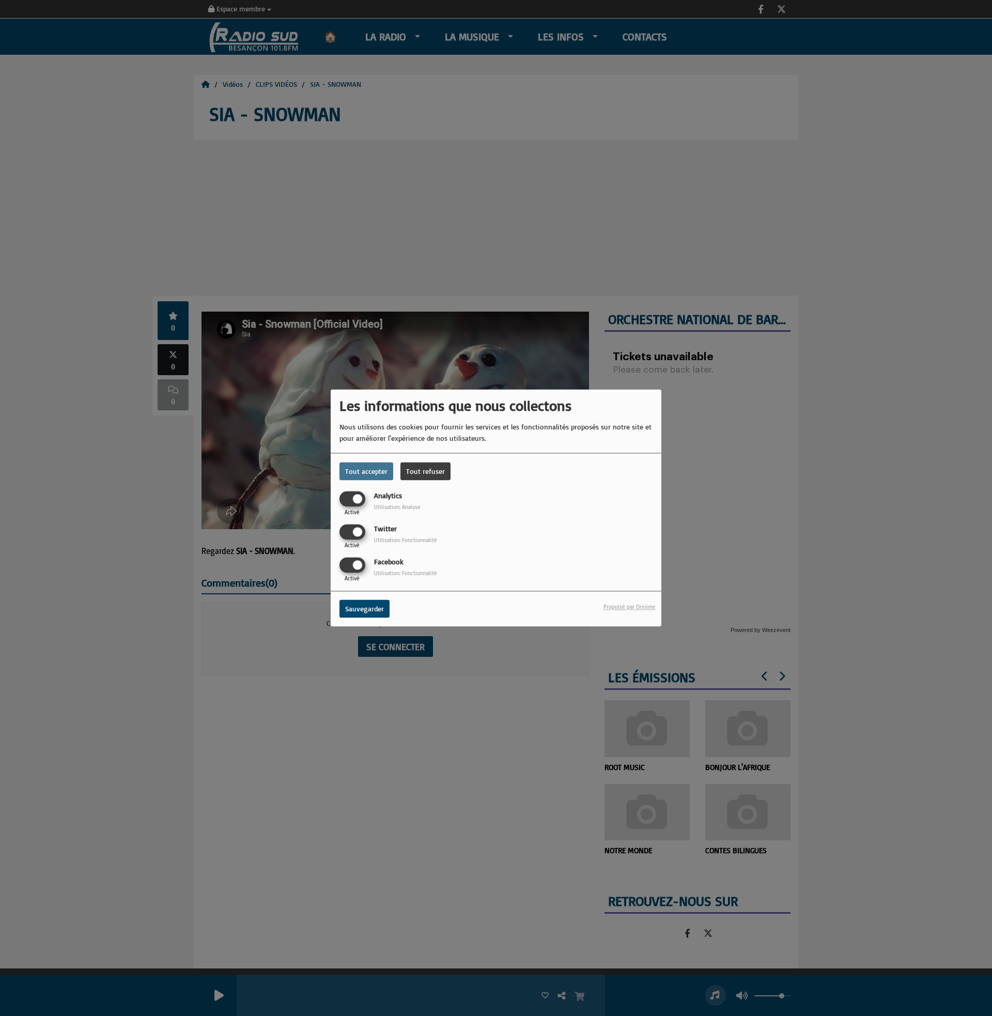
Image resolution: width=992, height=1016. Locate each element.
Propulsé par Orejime (629, 607)
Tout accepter (366, 471)
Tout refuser (425, 471)
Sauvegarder (364, 609)
